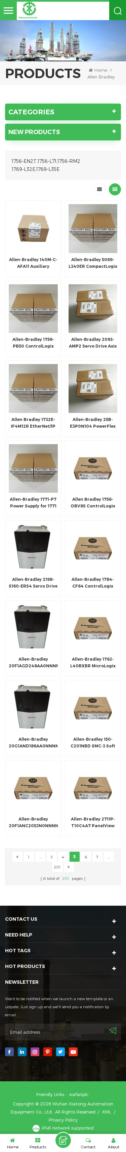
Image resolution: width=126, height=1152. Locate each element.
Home (100, 70)
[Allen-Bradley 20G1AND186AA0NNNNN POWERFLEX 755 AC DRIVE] (33, 708)
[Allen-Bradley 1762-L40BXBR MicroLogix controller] (93, 628)
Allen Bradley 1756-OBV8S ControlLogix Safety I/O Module (93, 503)
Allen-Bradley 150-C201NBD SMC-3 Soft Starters (93, 743)
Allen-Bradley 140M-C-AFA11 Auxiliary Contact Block (33, 263)
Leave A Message (63, 1140)
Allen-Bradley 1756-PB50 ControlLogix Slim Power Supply (33, 343)
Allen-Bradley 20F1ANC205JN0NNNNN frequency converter (33, 822)
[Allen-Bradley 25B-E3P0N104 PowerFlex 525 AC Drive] (93, 388)
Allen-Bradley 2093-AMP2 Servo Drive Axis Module (93, 343)
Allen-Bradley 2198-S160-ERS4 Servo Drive (33, 583)
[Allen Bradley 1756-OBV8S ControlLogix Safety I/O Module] (93, 468)
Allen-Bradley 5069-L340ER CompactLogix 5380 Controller (93, 263)
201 (57, 866)
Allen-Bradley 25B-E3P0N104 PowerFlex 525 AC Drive (93, 423)
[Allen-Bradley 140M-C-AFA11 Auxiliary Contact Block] (33, 228)
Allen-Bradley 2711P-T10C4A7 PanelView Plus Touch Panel (93, 822)
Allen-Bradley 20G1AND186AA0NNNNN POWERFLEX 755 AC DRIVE (33, 743)
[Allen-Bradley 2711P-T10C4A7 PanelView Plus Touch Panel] (93, 788)
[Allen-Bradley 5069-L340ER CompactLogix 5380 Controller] (93, 228)
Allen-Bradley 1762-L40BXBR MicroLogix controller (93, 663)
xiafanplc (79, 1094)
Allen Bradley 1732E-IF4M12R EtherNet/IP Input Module (33, 423)
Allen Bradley (101, 76)
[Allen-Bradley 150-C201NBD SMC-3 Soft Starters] (93, 708)
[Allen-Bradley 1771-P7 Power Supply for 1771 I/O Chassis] (33, 468)
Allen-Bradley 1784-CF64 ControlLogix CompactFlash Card (92, 583)
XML (106, 1111)
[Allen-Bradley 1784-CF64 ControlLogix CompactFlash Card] (93, 548)
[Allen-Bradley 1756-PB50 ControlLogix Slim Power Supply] (33, 308)
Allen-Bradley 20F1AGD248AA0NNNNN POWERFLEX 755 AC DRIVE (33, 663)
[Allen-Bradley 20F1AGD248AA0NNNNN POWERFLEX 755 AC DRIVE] (33, 628)
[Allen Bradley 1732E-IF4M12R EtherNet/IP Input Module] (33, 388)
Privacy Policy (63, 1120)
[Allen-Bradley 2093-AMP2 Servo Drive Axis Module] (93, 308)
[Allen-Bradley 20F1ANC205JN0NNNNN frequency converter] (33, 788)
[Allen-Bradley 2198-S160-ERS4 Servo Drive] (33, 548)
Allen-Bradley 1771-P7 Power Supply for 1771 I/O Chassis (33, 503)
